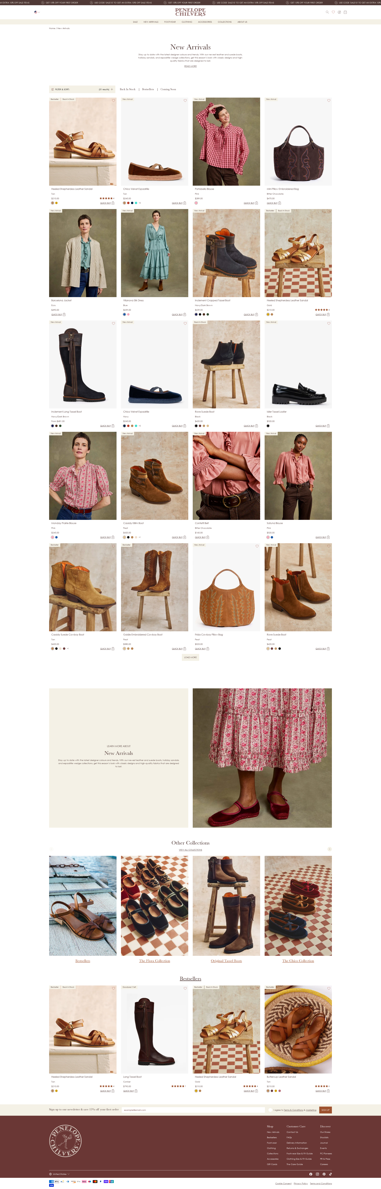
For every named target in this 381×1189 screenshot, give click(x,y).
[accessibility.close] (252, 574)
